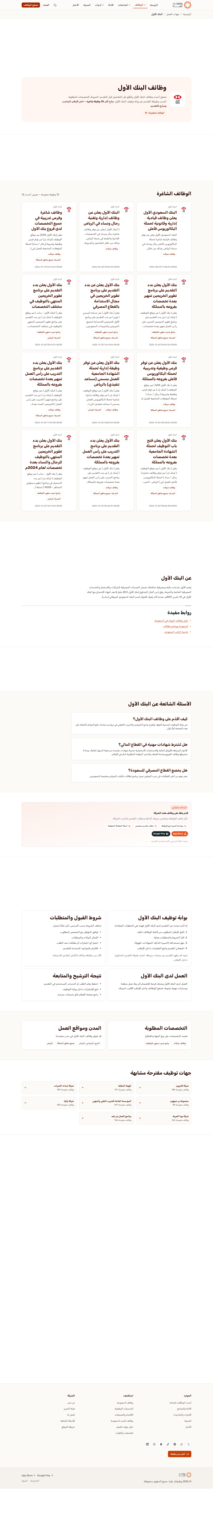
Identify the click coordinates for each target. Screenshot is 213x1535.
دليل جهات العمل (124, 1427)
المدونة (87, 5)
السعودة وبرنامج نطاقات (175, 626)
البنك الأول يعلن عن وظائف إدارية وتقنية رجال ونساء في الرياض (101, 218)
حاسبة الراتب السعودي (176, 631)
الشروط (25, 1481)
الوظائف (139, 4)
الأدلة (111, 5)
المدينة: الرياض (54, 338)
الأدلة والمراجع (184, 1408)
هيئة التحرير (69, 1408)
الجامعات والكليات (124, 1433)
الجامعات (123, 5)
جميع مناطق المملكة (66, 1043)
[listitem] (188, 1444)
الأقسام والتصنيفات (124, 1414)
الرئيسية (154, 5)
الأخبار (76, 5)
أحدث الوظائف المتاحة (180, 1402)
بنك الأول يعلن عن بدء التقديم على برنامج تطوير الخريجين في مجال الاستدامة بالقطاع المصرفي (102, 296)
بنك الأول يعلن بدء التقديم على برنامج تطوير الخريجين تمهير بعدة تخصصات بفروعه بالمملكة (160, 296)
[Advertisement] (119, 42)
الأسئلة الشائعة (67, 1420)
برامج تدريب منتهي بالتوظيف (163, 332)
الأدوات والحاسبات (182, 1414)
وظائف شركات (169, 254)
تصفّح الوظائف (31, 5)
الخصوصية (34, 1481)
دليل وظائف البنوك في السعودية (171, 620)
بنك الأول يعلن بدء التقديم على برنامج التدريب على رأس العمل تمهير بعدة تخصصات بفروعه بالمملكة (43, 373)
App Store (27, 1475)
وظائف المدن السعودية (122, 1420)
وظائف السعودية (125, 1402)
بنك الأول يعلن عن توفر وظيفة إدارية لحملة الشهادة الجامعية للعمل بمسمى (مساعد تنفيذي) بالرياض (101, 373)
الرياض (50, 1043)
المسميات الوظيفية (124, 1408)
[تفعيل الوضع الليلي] (55, 5)
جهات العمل (172, 14)
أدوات (98, 5)
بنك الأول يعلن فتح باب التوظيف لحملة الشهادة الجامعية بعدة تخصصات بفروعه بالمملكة (161, 451)
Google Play (43, 1475)
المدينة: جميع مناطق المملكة (48, 260)
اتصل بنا (71, 1414)
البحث (46, 5)
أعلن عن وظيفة (177, 1454)
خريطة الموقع (68, 1427)
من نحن (71, 1402)
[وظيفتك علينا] (182, 5)
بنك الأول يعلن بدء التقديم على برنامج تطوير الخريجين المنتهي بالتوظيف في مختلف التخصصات (45, 296)
